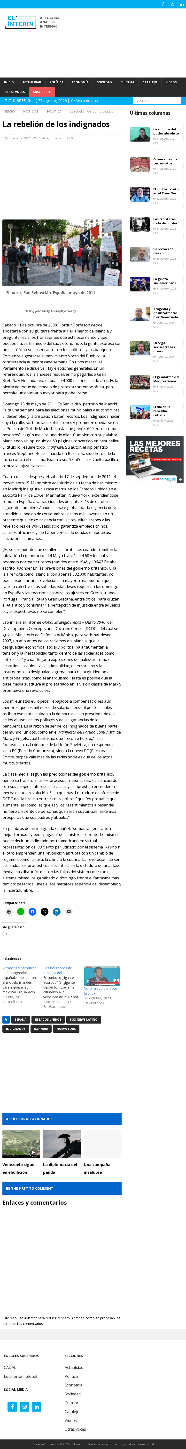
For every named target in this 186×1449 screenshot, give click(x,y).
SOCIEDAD (104, 82)
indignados (15, 1029)
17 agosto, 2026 (166, 228)
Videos (71, 1420)
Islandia (41, 1029)
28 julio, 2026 (165, 420)
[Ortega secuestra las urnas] (140, 348)
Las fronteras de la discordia (165, 221)
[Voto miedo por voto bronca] (102, 976)
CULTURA (127, 82)
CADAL (10, 1367)
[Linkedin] (182, 4)
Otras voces (75, 1429)
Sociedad (56, 138)
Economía (73, 1385)
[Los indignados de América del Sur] (63, 987)
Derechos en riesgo (163, 251)
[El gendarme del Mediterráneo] (140, 382)
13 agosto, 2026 (166, 258)
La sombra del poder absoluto (166, 131)
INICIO (9, 82)
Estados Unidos (48, 1020)
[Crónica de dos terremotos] (140, 164)
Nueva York (66, 1029)
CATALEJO (150, 82)
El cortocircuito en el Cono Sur (166, 191)
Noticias (31, 111)
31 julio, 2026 (165, 386)
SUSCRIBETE (42, 92)
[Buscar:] (157, 100)
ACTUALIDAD (31, 82)
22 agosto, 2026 (166, 198)
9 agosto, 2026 (166, 322)
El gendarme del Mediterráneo (166, 379)
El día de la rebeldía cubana (161, 411)
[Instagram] (172, 4)
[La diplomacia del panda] (62, 1144)
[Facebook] (163, 4)
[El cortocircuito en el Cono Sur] (140, 194)
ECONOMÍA (80, 82)
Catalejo (72, 1411)
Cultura (71, 1403)
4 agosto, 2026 (166, 356)
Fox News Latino (84, 1020)
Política (43, 138)
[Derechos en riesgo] (140, 254)
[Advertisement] (125, 42)
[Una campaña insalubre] (103, 1144)
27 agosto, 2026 (166, 168)
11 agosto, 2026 (166, 288)
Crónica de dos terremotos (165, 161)
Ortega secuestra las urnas (164, 347)
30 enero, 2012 (19, 138)
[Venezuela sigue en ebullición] (21, 1144)
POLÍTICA (56, 82)
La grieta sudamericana (164, 281)
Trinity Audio (50, 311)
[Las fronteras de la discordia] (140, 224)
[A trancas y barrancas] (22, 985)
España (20, 1020)
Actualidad (74, 1367)
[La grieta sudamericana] (140, 284)
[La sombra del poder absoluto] (140, 134)
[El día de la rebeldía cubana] (140, 412)
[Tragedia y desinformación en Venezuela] (140, 314)
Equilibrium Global (20, 1376)
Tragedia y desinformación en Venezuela (165, 313)
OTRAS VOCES (14, 92)
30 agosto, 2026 (166, 139)
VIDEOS (171, 82)
